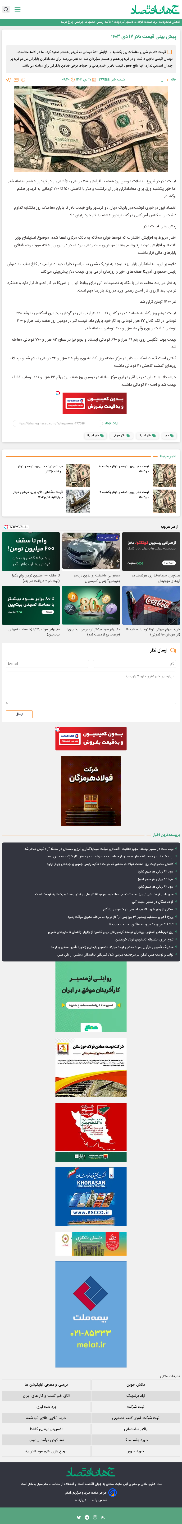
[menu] (17, 9)
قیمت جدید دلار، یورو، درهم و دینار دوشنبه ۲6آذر (40, 469)
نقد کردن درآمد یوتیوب (46, 1440)
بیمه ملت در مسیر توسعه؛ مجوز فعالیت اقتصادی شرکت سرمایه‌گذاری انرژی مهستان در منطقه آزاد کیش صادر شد (98, 849)
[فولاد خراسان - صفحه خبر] (91, 1196)
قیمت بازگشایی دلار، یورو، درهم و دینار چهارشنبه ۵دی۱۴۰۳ (38, 495)
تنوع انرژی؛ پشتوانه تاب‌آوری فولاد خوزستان (144, 940)
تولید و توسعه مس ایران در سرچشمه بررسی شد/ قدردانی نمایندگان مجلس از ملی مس (115, 955)
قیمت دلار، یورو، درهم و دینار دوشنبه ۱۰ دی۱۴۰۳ (124, 469)
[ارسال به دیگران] (16, 79)
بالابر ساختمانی (135, 1429)
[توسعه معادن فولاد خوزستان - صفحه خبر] (91, 1067)
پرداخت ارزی (46, 1407)
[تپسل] (57, 393)
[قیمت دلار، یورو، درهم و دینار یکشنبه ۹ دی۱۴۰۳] (164, 501)
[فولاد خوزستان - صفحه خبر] (91, 1132)
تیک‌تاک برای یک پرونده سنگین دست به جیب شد (140, 924)
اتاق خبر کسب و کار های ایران (46, 1396)
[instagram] (95, 1518)
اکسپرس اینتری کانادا (46, 1429)
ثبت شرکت (135, 1407)
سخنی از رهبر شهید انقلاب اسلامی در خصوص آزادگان (138, 909)
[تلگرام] (8, 80)
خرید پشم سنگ (135, 1440)
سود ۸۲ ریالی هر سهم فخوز (163, 22)
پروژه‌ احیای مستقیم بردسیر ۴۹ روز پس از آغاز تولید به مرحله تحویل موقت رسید (120, 917)
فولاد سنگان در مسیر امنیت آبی (152, 902)
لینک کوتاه (111, 423)
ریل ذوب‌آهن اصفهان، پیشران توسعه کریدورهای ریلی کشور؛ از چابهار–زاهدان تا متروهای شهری (110, 932)
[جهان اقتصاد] (147, 9)
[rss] (103, 1518)
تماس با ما (99, 1500)
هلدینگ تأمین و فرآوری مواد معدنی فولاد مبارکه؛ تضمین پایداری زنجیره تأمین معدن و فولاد (112, 947)
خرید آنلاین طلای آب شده (46, 1418)
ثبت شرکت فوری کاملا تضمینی (135, 1418)
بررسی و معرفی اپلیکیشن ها (46, 1385)
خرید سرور (136, 1451)
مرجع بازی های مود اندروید (46, 1451)
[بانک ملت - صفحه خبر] (91, 1244)
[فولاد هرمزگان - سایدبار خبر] (91, 791)
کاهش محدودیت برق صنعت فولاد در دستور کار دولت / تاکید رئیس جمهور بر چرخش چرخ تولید (110, 864)
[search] (6, 9)
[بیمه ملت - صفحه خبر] (91, 1314)
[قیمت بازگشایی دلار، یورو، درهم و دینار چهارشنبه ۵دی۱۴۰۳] (78, 501)
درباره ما (81, 1500)
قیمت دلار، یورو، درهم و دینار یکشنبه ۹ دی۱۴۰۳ (124, 495)
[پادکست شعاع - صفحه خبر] (91, 996)
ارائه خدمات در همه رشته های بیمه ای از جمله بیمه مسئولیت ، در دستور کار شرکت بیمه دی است (109, 856)
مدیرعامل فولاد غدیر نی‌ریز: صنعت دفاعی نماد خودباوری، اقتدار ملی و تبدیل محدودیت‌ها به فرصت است (104, 894)
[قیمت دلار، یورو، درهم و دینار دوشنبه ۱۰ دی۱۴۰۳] (164, 475)
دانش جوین (136, 1385)
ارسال (19, 714)
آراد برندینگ (135, 1396)
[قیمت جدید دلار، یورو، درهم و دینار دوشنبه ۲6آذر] (78, 475)
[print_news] (23, 79)
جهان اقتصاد (93, 1484)
